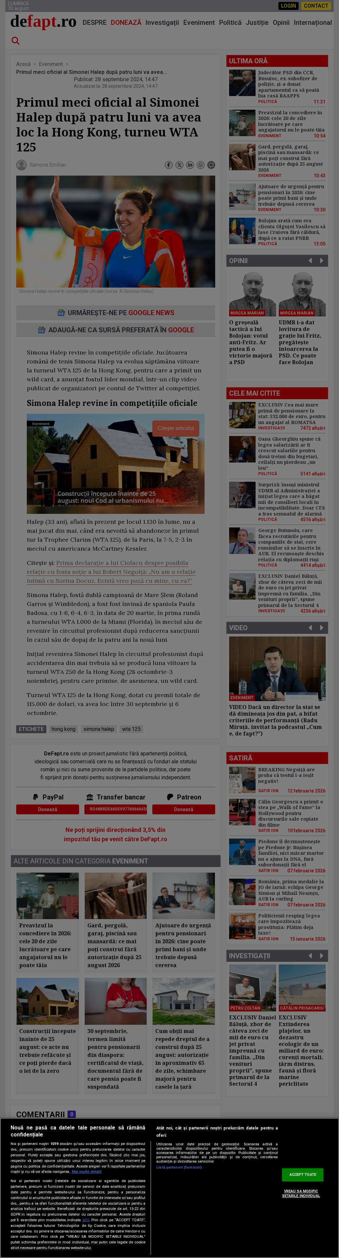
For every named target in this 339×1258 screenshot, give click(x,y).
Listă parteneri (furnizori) (179, 1167)
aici (85, 1220)
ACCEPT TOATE (303, 1175)
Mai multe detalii (86, 1172)
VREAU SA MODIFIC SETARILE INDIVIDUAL (301, 1193)
